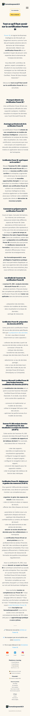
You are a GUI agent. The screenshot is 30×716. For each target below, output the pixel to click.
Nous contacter (15, 14)
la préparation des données (18, 333)
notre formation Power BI (17, 605)
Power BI (7, 35)
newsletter (17, 640)
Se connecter (15, 10)
